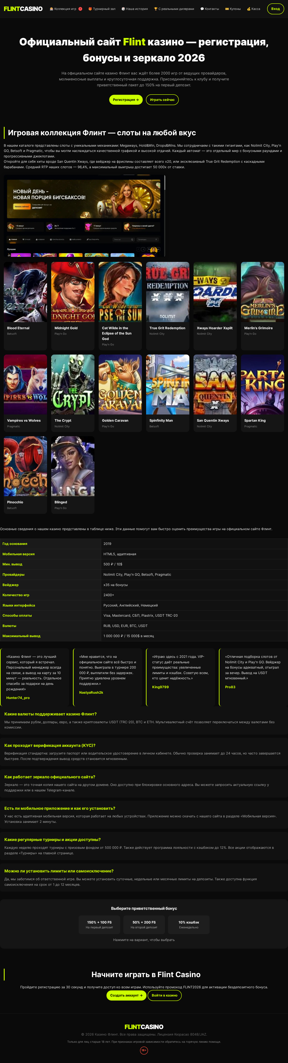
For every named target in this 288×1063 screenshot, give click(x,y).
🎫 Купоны (233, 9)
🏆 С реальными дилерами (174, 9)
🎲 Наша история (134, 9)
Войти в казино (165, 995)
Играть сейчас (162, 99)
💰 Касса (253, 9)
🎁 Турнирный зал (101, 9)
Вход (275, 9)
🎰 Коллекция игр (65, 9)
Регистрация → (126, 99)
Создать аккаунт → (126, 995)
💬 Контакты (209, 9)
